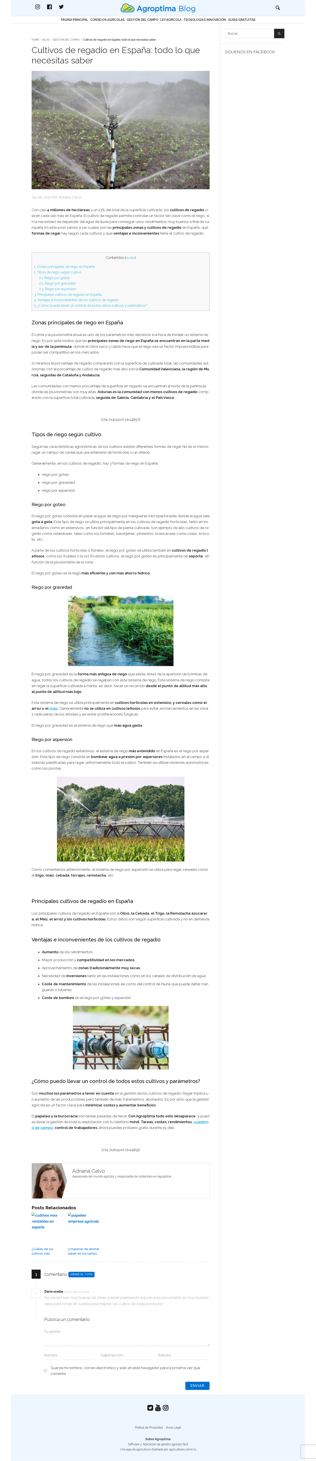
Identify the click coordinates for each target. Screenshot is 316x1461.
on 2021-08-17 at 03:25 (77, 1291)
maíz (53, 708)
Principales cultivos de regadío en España (67, 295)
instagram (42, 7)
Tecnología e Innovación (205, 19)
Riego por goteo (54, 278)
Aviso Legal (173, 1427)
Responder (99, 1291)
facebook (54, 7)
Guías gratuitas (241, 19)
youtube (158, 1408)
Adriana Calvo (88, 1171)
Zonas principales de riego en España (64, 267)
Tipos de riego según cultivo (57, 272)
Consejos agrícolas (107, 19)
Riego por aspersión (57, 289)
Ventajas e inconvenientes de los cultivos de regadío (76, 300)
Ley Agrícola (170, 19)
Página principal (74, 19)
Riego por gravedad (57, 283)
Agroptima (163, 1439)
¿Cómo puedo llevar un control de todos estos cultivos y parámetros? (91, 305)
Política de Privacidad (149, 1427)
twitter (65, 7)
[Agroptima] (158, 7)
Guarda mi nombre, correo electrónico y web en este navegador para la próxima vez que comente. (125, 1371)
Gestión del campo (142, 19)
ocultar (130, 257)
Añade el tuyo (81, 1274)
